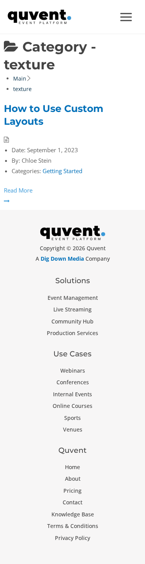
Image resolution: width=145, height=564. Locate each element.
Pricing (72, 490)
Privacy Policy (72, 538)
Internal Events (72, 394)
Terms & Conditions (72, 526)
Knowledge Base (72, 514)
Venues (72, 429)
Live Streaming (72, 309)
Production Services (72, 333)
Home (72, 467)
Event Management (73, 297)
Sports (72, 417)
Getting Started (62, 171)
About (72, 478)
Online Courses (72, 405)
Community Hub (72, 321)
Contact (72, 502)
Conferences (72, 382)
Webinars (72, 370)
